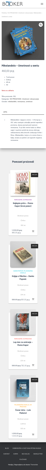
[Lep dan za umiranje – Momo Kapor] (23, 322)
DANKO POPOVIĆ (18, 271)
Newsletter (38, 454)
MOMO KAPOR (18, 199)
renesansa (21, 101)
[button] (41, 25)
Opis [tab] (5, 112)
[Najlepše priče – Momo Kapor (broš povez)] (23, 183)
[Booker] (13, 4)
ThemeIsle (34, 465)
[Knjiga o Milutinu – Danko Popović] (23, 254)
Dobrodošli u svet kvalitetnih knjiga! (27, 448)
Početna (4, 13)
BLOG (7, 448)
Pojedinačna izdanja (21, 404)
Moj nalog (26, 454)
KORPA (15, 454)
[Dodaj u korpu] (33, 231)
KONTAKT (6, 454)
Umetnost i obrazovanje (25, 13)
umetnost (29, 101)
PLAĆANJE (23, 459)
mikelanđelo (12, 101)
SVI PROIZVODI (12, 13)
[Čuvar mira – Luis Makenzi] (23, 388)
